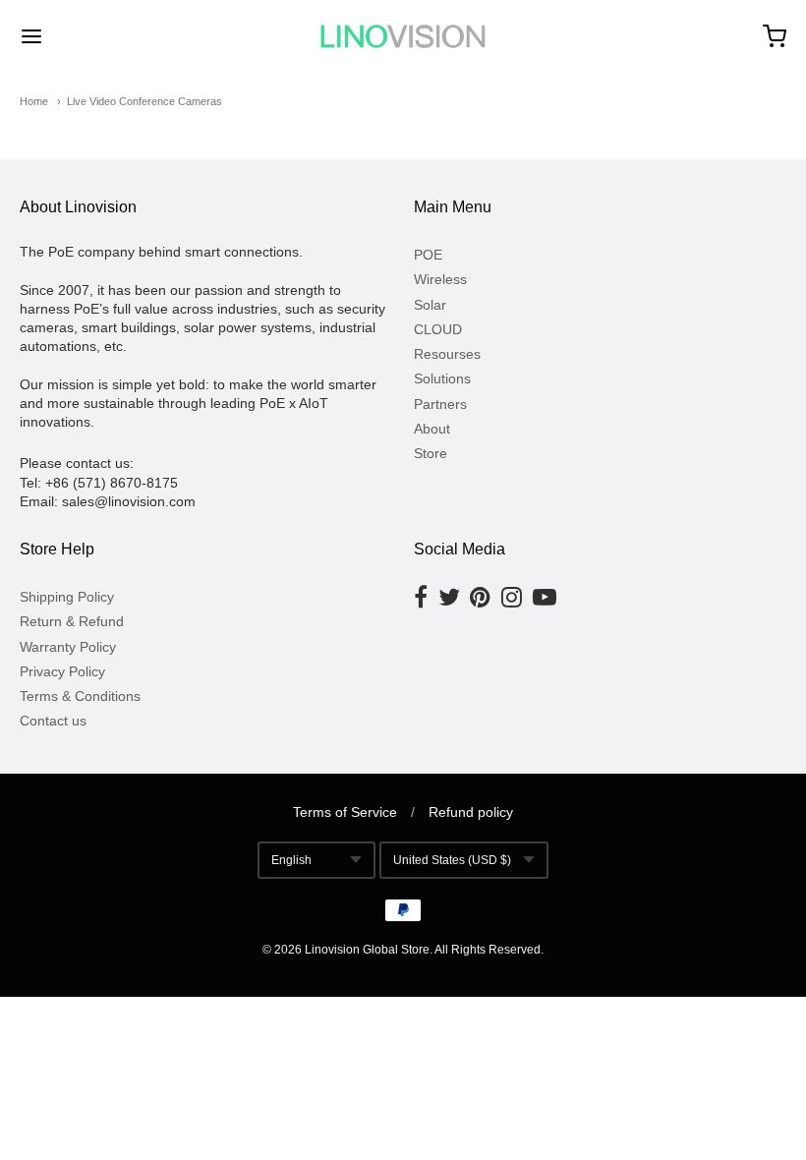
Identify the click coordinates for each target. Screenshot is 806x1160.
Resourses (447, 354)
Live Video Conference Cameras (144, 101)
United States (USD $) (452, 860)
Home (34, 101)
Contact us (53, 720)
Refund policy (471, 812)
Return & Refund (72, 621)
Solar (430, 305)
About (432, 428)
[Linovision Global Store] (403, 36)
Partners (440, 404)
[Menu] (96, 36)
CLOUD (438, 329)
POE (428, 254)
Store (430, 453)
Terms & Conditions (80, 696)
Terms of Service (345, 812)
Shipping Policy (67, 597)
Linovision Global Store (367, 950)
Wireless (440, 279)
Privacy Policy (62, 671)
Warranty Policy (68, 647)
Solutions (442, 378)
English (291, 860)
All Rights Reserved (487, 950)
